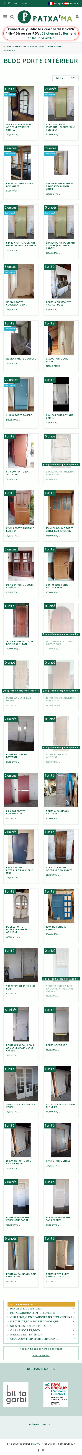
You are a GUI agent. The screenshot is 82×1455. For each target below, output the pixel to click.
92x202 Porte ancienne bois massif (60, 473)
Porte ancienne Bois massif (18, 699)
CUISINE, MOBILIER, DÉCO (25, 1330)
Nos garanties (41, 1355)
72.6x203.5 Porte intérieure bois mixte (59, 869)
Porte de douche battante (16, 755)
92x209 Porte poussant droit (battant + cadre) (21, 244)
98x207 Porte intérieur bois (20, 987)
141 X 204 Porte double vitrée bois (20, 586)
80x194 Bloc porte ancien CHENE (57, 586)
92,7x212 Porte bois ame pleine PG (60, 1105)
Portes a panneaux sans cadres (58, 1218)
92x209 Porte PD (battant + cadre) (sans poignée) (60, 127)
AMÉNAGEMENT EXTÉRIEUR (26, 1335)
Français (58, 3)
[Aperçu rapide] (21, 119)
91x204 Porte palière (19, 415)
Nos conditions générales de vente (41, 1349)
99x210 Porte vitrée (58, 1160)
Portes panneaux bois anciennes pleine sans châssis (20, 1048)
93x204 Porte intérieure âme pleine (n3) (19, 870)
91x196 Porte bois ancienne (56, 755)
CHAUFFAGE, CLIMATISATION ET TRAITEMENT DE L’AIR (41, 1317)
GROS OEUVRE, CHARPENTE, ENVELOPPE (34, 1339)
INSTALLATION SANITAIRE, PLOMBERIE (32, 1313)
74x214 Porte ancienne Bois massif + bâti (19, 642)
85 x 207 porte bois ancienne (18, 473)
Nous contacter (21, 3)
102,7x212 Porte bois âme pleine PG (18, 1162)
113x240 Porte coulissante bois (16, 303)
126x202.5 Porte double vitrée (20, 1105)
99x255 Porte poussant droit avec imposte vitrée (60, 186)
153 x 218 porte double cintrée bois (60, 642)
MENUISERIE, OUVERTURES (26, 1309)
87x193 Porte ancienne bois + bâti (20, 529)
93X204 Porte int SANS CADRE (59, 416)
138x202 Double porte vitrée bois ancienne (59, 529)
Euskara (74, 3)
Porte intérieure (56, 1045)
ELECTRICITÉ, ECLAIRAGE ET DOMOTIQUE (34, 1321)
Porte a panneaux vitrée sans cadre (17, 1218)
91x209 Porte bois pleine (57, 360)
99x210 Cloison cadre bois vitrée (19, 185)
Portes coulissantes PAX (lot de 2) (58, 303)
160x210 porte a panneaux (56, 928)
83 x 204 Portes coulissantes (15, 812)
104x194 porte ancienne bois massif (60, 699)
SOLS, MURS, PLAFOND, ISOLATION (30, 1326)
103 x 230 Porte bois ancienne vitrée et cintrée (18, 127)
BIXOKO (36, 1444)
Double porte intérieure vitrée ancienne (16, 929)
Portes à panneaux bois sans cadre (21, 1275)
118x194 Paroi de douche (21, 358)
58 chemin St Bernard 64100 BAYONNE (52, 36)
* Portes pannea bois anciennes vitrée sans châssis (59, 989)
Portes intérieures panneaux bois (57, 1275)
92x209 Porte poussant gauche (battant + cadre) (60, 245)
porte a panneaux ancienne (57, 812)
